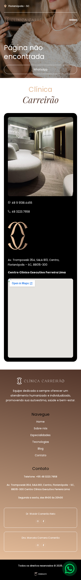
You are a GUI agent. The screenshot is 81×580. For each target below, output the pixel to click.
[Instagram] (37, 521)
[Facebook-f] (43, 521)
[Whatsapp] (69, 568)
